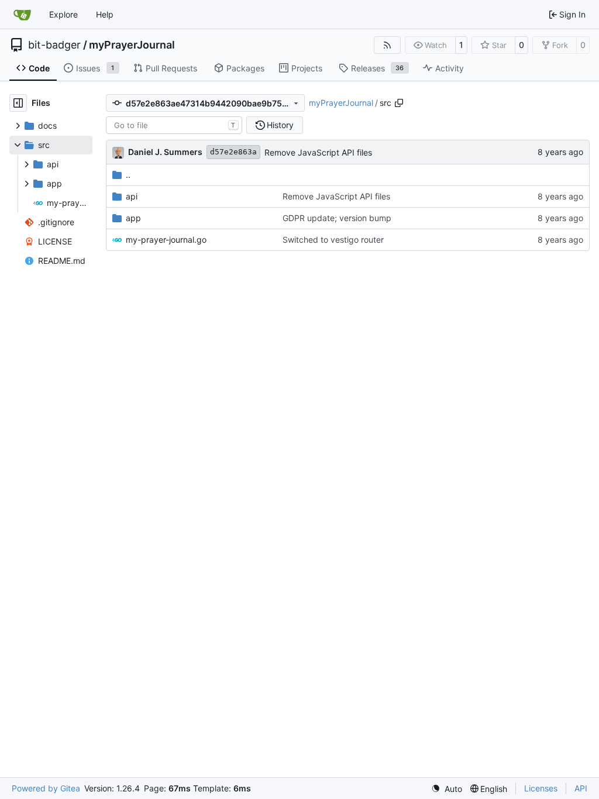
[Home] (22, 14)
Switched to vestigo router (333, 239)
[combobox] (174, 125)
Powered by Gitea (46, 788)
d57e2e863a (233, 151)
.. (128, 175)
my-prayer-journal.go (166, 239)
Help (104, 14)
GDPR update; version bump (337, 218)
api (131, 196)
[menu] (446, 789)
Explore (63, 14)
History (280, 125)
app (133, 218)
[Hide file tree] (18, 103)
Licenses (540, 788)
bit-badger (54, 45)
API (580, 788)
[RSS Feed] (387, 45)
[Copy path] (399, 103)
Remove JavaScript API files (318, 152)
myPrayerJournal (132, 45)
